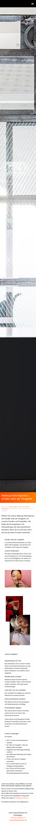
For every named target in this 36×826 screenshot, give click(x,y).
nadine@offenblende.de (18, 820)
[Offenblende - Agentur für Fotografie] (12, 4)
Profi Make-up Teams (21, 798)
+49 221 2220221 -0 (18, 818)
